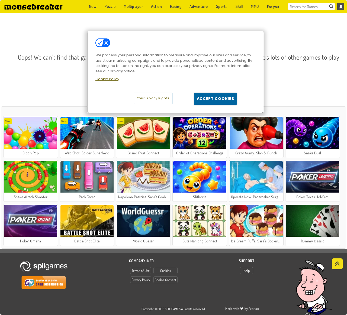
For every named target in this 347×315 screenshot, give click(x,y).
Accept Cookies (215, 98)
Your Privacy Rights (153, 98)
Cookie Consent (165, 280)
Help (246, 270)
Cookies (165, 270)
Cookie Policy (107, 79)
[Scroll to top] (337, 263)
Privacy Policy (140, 280)
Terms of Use (141, 270)
